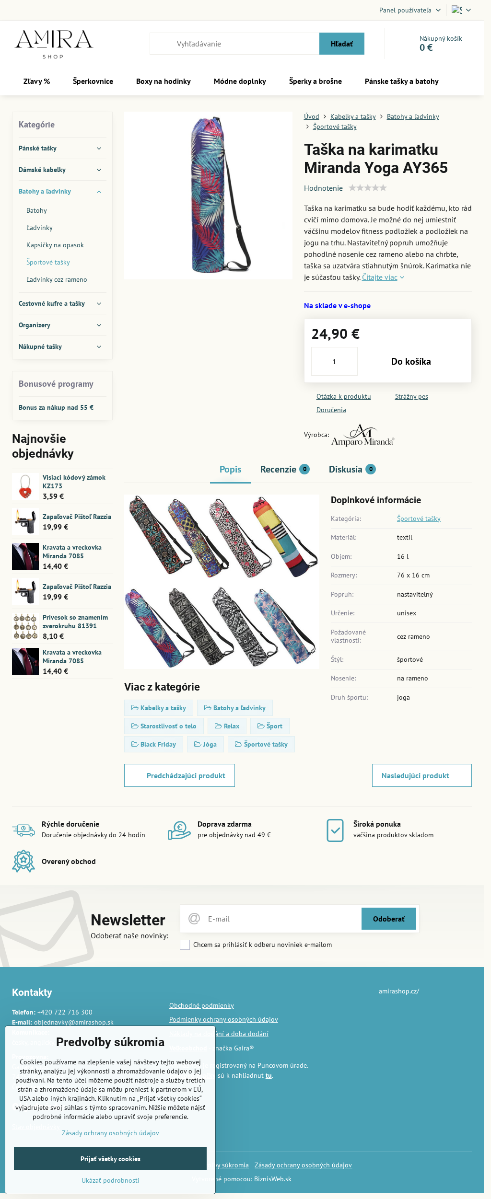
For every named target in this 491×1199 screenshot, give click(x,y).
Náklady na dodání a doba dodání (219, 1033)
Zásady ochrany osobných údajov (303, 1165)
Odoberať (389, 918)
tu (269, 1075)
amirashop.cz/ (399, 991)
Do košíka (411, 361)
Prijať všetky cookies (110, 1158)
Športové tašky (419, 518)
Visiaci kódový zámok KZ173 (74, 481)
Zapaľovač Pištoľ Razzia (77, 516)
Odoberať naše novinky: (129, 935)
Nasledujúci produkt (415, 775)
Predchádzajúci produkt (186, 775)
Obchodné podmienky (201, 1005)
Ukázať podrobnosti (111, 1180)
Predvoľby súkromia (220, 1165)
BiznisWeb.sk (273, 1179)
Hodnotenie (323, 188)
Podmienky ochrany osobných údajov (223, 1019)
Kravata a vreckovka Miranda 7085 (72, 551)
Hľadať (342, 43)
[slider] (368, 188)
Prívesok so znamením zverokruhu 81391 (75, 621)
